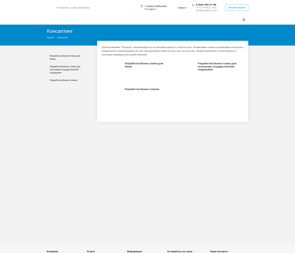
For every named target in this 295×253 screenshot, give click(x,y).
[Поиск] (243, 19)
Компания (52, 251)
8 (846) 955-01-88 (206, 4)
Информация (134, 251)
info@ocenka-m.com (206, 10)
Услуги (91, 251)
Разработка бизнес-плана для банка (144, 65)
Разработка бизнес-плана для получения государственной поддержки (217, 66)
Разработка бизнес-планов (142, 89)
